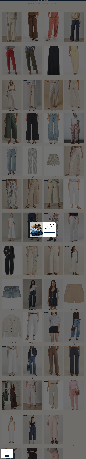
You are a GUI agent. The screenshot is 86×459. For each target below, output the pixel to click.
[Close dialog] (55, 222)
